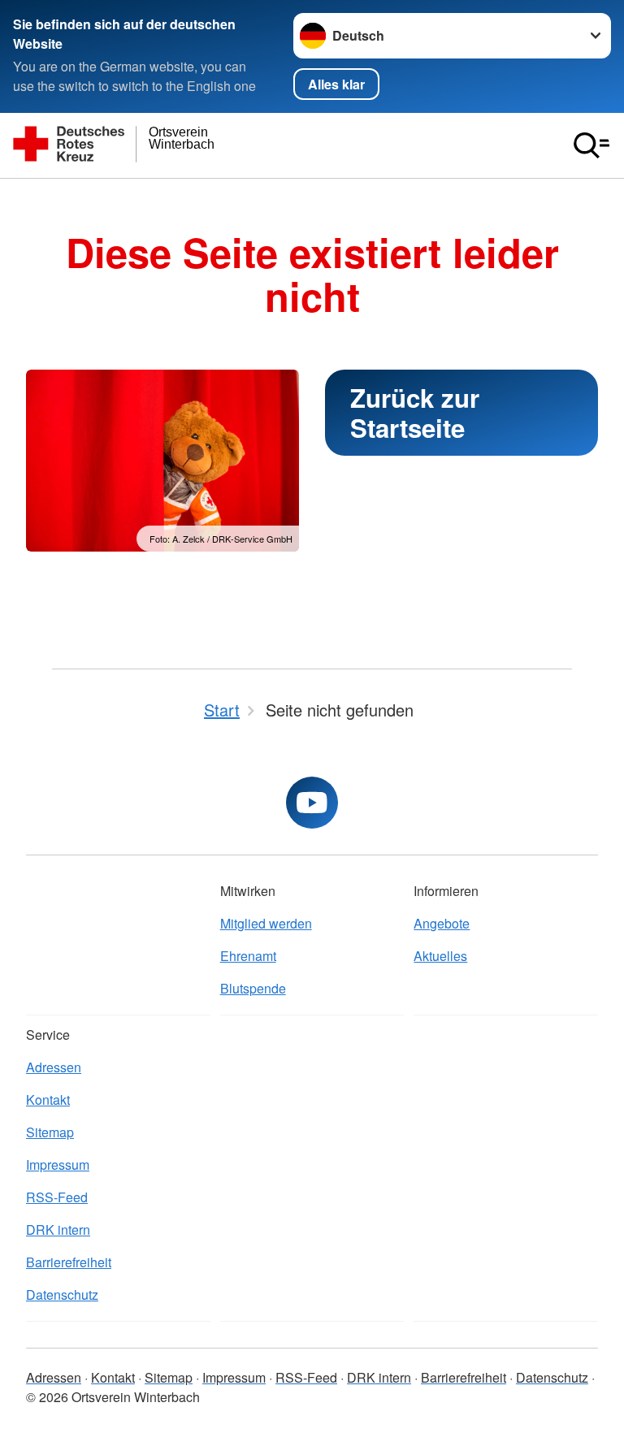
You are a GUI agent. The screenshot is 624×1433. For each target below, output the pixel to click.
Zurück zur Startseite (414, 412)
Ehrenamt (248, 955)
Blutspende (253, 988)
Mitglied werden (266, 923)
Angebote (442, 923)
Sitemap (50, 1132)
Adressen (53, 1067)
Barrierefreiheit (68, 1262)
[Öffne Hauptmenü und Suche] (591, 145)
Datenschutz (62, 1294)
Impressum (57, 1164)
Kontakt (48, 1099)
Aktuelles (440, 955)
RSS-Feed (57, 1197)
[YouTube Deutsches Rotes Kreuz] (312, 803)
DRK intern (58, 1229)
